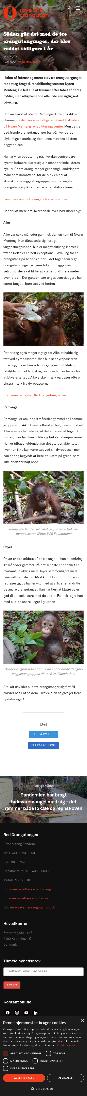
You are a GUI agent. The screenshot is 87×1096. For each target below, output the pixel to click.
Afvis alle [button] (65, 1078)
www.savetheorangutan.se (29, 898)
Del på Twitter (43, 734)
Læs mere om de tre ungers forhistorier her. (35, 199)
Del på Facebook (43, 745)
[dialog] (43, 1056)
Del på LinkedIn (43, 756)
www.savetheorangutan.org (30, 889)
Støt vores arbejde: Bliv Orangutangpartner (35, 395)
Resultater (32, 62)
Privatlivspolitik (66, 1045)
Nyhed (20, 62)
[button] (43, 1088)
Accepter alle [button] (24, 1078)
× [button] (82, 1020)
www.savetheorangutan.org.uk (32, 907)
